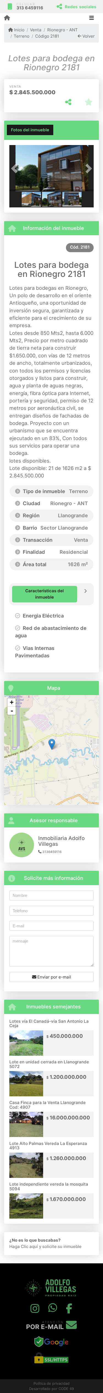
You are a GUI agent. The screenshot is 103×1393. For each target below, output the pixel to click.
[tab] (30, 130)
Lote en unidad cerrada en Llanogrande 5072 (49, 1064)
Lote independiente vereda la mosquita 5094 (48, 1186)
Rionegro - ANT (62, 29)
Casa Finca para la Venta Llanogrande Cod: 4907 (47, 1105)
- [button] (12, 710)
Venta (35, 29)
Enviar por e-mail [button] (53, 977)
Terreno (21, 36)
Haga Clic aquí (23, 1246)
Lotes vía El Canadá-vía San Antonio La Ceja (49, 1023)
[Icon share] (35, 1308)
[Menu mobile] (7, 18)
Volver (88, 36)
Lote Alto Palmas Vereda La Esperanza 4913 (48, 1146)
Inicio (18, 29)
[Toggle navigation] (91, 18)
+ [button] (11, 702)
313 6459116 (29, 7)
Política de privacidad (51, 1383)
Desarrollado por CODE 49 (51, 1388)
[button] (15, 169)
